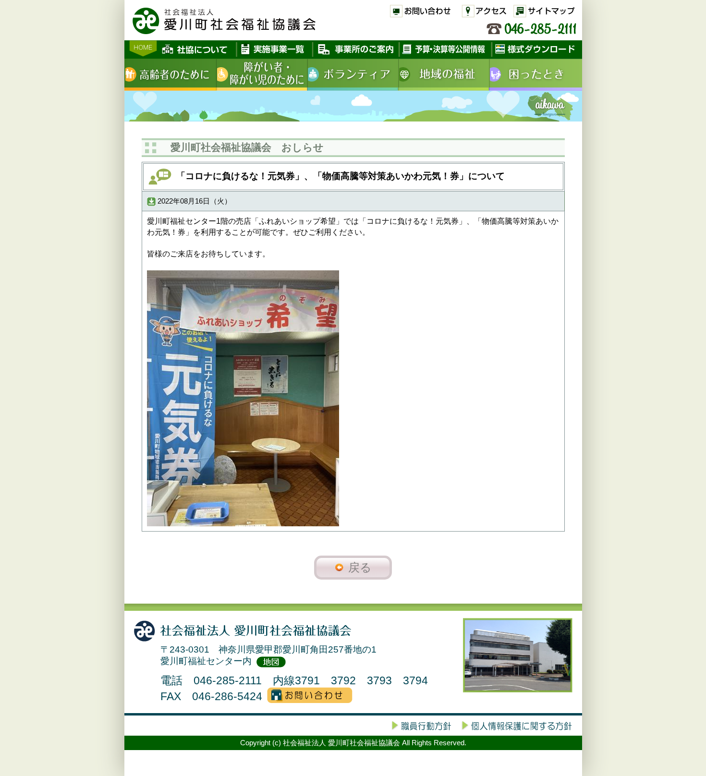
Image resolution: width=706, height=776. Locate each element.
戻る (360, 567)
